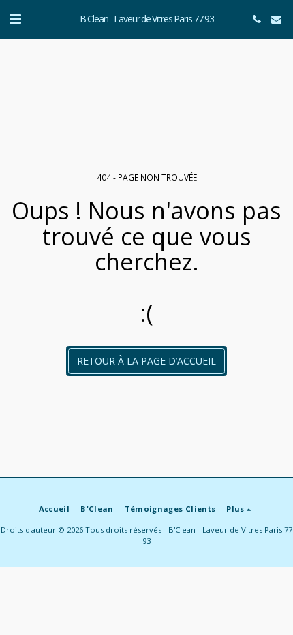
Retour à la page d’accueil (146, 360)
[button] (15, 19)
